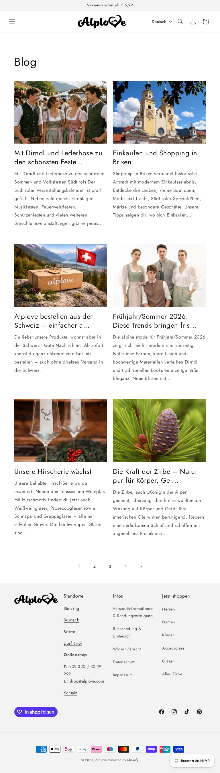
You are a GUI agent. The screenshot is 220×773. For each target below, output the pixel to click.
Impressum (123, 675)
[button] (12, 21)
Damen (168, 622)
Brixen (70, 632)
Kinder (168, 635)
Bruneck (71, 620)
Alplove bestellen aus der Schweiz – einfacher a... (53, 321)
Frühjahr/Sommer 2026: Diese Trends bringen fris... (155, 321)
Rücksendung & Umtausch (127, 632)
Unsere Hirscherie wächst (52, 471)
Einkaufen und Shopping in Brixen (155, 157)
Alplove (101, 759)
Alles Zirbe (172, 674)
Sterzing (71, 608)
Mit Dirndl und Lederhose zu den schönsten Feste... (58, 157)
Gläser (168, 661)
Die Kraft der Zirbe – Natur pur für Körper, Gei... (155, 476)
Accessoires (173, 648)
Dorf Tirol (73, 643)
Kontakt (70, 693)
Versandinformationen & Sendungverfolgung (133, 612)
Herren (168, 609)
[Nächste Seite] (141, 566)
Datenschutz (124, 662)
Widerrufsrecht (127, 649)
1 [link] (79, 566)
